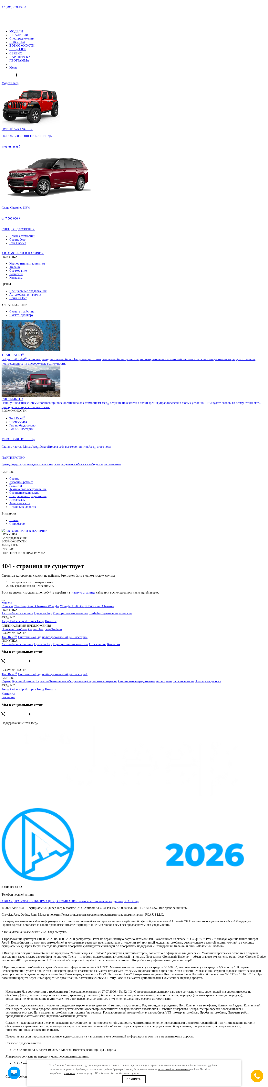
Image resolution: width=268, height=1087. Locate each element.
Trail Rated (17, 418)
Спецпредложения (21, 38)
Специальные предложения (27, 291)
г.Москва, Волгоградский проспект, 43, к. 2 (31, 10)
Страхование (18, 270)
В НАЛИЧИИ (18, 35)
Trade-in (14, 267)
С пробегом (17, 523)
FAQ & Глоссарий (21, 429)
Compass (7, 606)
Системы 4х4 (18, 422)
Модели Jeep (10, 83)
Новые (13, 520)
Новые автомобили (22, 236)
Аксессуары (17, 499)
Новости (51, 621)
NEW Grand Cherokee (99, 606)
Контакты (16, 277)
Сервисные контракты (24, 492)
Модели (7, 602)
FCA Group (131, 901)
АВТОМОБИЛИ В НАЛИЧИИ (26, 530)
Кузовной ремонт (21, 482)
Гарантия (15, 485)
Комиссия (16, 274)
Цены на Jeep (18, 298)
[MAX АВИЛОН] (5, 76)
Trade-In (94, 613)
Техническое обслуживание (27, 489)
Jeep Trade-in (17, 243)
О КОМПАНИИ (67, 901)
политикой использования (174, 1069)
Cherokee (20, 606)
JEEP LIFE (17, 49)
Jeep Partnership (13, 621)
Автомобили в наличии (25, 294)
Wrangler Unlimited (72, 606)
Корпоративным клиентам (27, 263)
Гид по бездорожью (22, 425)
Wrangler (53, 606)
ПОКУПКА (17, 42)
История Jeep (34, 621)
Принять (134, 1079)
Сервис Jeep (17, 239)
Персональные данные (107, 901)
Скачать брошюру (21, 315)
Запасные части (19, 503)
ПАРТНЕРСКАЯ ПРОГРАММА (21, 58)
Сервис (14, 478)
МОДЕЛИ (16, 31)
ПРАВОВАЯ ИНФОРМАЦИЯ (34, 901)
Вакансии (8, 697)
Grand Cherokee (37, 606)
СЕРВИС (15, 53)
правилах (69, 1073)
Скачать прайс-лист (22, 311)
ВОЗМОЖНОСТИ (22, 45)
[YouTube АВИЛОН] (37, 662)
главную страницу (83, 592)
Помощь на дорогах (22, 506)
